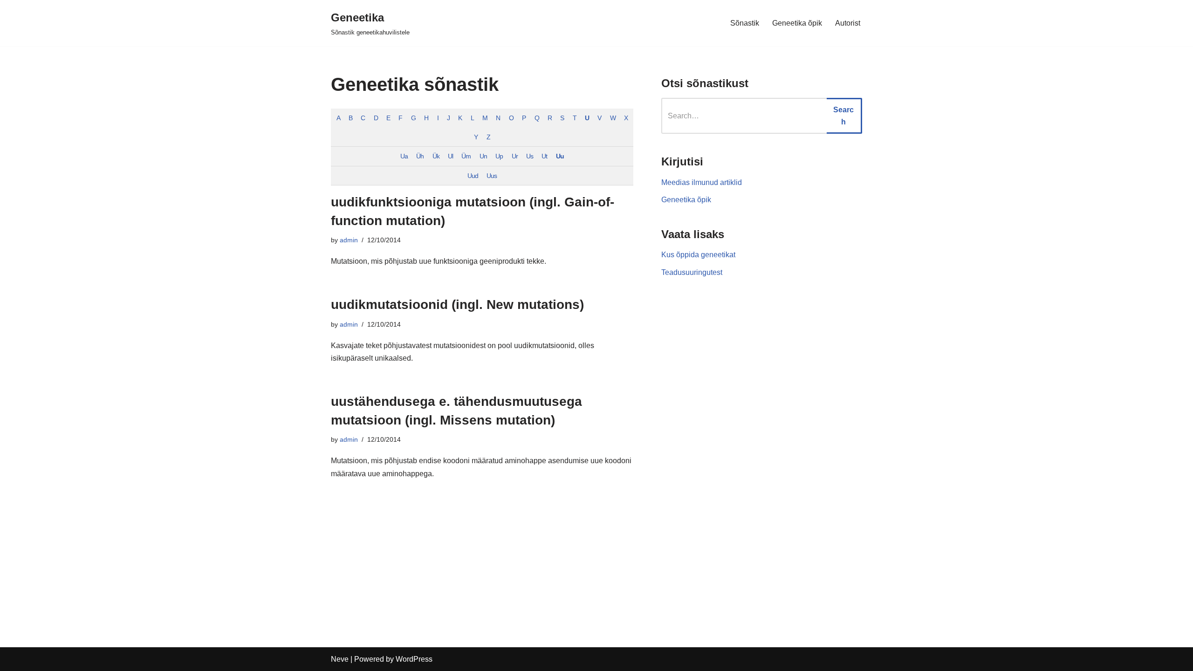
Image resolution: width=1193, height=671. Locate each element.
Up (499, 156)
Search (843, 116)
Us (529, 156)
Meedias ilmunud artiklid (701, 182)
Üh (420, 156)
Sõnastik (744, 23)
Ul (450, 156)
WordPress (414, 659)
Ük (435, 156)
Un (483, 156)
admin (349, 240)
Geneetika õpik (797, 23)
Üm (466, 156)
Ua (404, 156)
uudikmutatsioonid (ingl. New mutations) (457, 304)
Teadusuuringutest (691, 272)
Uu (560, 156)
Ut (544, 156)
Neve (340, 659)
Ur (515, 156)
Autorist (847, 23)
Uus (492, 175)
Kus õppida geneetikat (698, 255)
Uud (472, 175)
